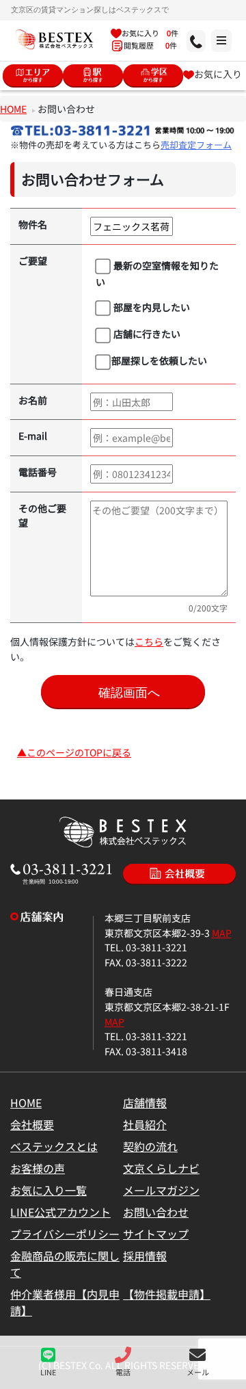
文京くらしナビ (161, 1168)
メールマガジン (161, 1190)
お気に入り (218, 73)
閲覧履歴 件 (149, 45)
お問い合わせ (156, 1212)
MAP (222, 932)
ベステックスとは (54, 1146)
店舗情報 (145, 1102)
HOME (13, 108)
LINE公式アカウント (60, 1212)
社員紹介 (145, 1124)
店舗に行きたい (145, 333)
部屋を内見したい (150, 307)
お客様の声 (37, 1168)
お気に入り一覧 (48, 1190)
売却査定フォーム (196, 144)
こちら (149, 641)
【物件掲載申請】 (166, 1294)
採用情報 (145, 1255)
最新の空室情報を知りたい (157, 273)
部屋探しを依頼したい (159, 360)
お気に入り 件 (150, 32)
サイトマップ (156, 1234)
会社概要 (32, 1124)
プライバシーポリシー (65, 1234)
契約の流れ (150, 1146)
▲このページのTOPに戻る (74, 752)
